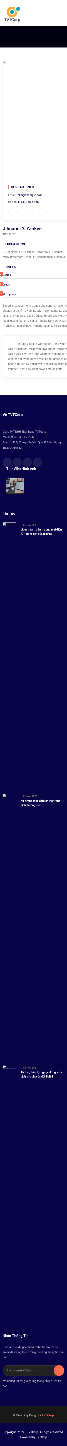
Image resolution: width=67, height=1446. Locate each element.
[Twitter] (17, 462)
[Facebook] (7, 462)
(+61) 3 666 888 (28, 202)
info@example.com (30, 195)
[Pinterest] (37, 462)
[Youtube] (27, 462)
